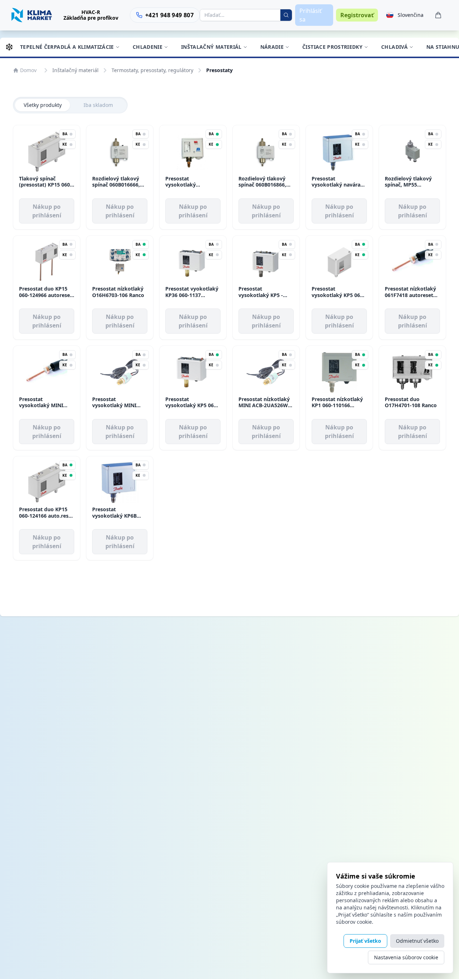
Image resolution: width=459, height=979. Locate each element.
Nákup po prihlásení (46, 211)
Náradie (272, 46)
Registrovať (357, 15)
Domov (28, 70)
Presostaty (219, 70)
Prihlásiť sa (310, 15)
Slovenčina (410, 14)
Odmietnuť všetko (417, 940)
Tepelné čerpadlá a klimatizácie (67, 46)
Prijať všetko (365, 940)
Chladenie (147, 46)
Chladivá (394, 46)
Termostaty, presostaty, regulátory (152, 70)
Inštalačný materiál (211, 46)
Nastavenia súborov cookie (406, 957)
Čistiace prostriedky (332, 46)
